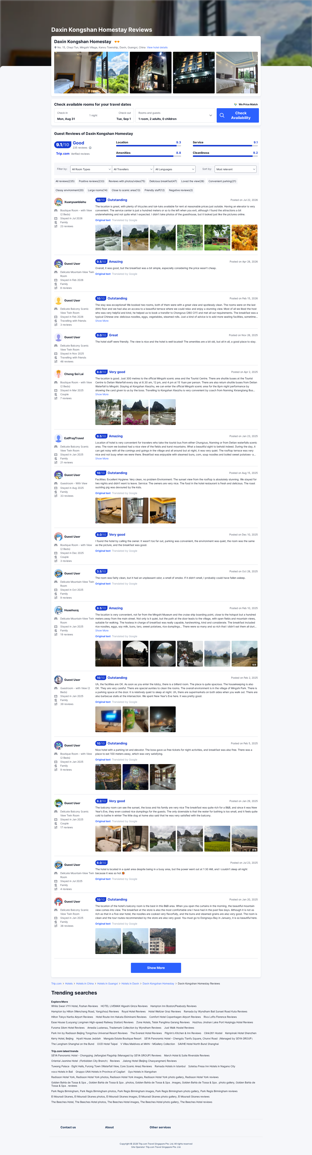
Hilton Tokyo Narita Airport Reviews (72, 1016)
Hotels (69, 983)
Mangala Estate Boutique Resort (122, 1038)
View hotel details (157, 47)
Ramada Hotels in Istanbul (170, 1066)
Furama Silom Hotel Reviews (67, 1027)
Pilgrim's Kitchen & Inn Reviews (183, 1033)
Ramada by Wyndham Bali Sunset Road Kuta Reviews (215, 1011)
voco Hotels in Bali (62, 1071)
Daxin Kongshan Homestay (158, 983)
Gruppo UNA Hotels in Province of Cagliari (100, 1071)
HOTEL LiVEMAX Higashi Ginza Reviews (124, 1006)
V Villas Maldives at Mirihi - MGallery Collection (147, 1043)
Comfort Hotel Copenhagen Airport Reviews (175, 1016)
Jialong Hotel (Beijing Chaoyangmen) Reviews (150, 1060)
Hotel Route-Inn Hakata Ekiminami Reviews (121, 1016)
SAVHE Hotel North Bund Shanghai (198, 1043)
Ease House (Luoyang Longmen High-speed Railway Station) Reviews (92, 1022)
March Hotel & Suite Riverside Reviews (186, 1055)
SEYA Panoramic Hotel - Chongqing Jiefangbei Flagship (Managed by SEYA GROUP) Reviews (106, 1055)
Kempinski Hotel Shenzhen (240, 1033)
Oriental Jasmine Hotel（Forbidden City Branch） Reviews (85, 1060)
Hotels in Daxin (130, 983)
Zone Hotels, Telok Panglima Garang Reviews (163, 1022)
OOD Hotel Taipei (107, 1043)
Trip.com (56, 983)
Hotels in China (85, 983)
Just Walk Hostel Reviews (179, 1027)
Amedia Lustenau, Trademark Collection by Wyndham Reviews (124, 1027)
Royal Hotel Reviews (134, 1011)
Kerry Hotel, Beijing (62, 1038)
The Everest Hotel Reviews (146, 1033)
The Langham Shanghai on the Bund (72, 1043)
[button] (281, 6)
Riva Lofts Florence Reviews (220, 1016)
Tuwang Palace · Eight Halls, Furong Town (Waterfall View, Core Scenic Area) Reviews (101, 1066)
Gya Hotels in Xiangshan (142, 1071)
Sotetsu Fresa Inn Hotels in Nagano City (211, 1066)
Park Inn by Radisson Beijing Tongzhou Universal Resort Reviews (89, 1033)
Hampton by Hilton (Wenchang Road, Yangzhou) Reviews (85, 1011)
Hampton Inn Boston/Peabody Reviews (173, 1006)
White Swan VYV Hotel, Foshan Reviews (74, 1006)
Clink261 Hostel (213, 1033)
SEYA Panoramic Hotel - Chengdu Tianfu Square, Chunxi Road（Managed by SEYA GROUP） (199, 1038)
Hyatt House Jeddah (88, 1038)
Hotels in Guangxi (107, 983)
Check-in (62, 112)
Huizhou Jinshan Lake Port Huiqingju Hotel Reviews (222, 1022)
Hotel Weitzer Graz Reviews (164, 1011)
